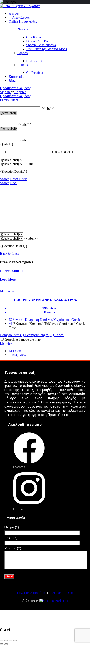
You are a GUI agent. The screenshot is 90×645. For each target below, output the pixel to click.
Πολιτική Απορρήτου (32, 593)
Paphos (22, 53)
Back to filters (9, 253)
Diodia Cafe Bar (37, 41)
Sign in (5, 92)
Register (20, 92)
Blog (12, 80)
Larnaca (23, 65)
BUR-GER (34, 61)
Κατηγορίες (17, 76)
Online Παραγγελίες (23, 21)
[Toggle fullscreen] (10, 640)
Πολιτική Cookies (60, 593)
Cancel (59, 335)
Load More (8, 279)
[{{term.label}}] (8, 113)
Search (4, 179)
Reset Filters (18, 179)
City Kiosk (33, 37)
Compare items (27, 335)
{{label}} (48, 108)
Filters (4, 100)
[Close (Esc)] (1, 640)
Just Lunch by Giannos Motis (46, 49)
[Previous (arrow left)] (1, 644)
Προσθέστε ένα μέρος (15, 88)
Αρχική (14, 13)
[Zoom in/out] (15, 640)
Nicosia (22, 29)
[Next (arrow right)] (6, 644)
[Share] (6, 640)
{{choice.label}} (61, 152)
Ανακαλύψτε (20, 17)
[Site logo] (20, 6)
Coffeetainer (34, 73)
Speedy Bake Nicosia (41, 45)
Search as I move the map (23, 339)
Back (13, 183)
